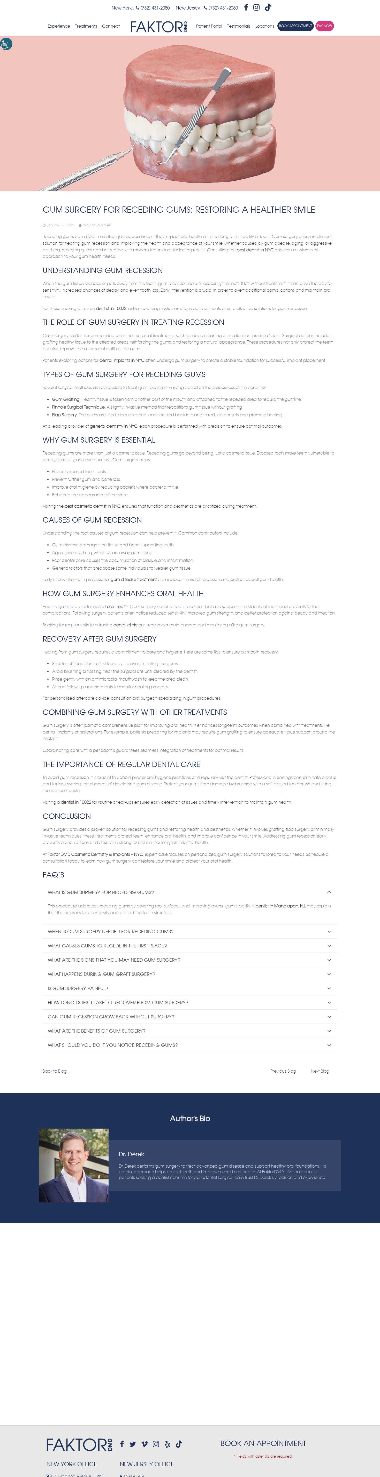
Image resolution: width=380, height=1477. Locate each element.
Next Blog (320, 1071)
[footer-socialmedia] (122, 1444)
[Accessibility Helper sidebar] (6, 44)
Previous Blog (283, 1071)
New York (122, 8)
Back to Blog (55, 1071)
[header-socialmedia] (246, 7)
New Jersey (188, 8)
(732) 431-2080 (154, 8)
